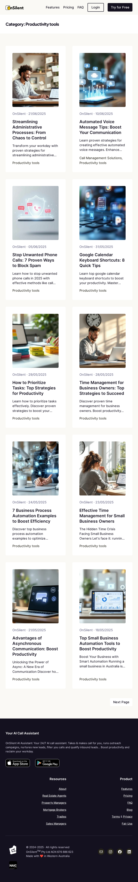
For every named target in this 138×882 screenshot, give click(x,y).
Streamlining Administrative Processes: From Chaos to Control (29, 129)
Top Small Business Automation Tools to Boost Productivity (99, 643)
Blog (129, 809)
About (62, 789)
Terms (116, 816)
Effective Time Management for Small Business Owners (102, 516)
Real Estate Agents (54, 795)
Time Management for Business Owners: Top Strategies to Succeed (101, 388)
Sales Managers (56, 823)
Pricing (127, 795)
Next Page (121, 702)
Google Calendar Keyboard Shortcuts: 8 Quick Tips (102, 260)
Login (95, 7)
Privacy (127, 816)
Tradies (61, 816)
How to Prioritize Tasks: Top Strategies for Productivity (34, 388)
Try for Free (120, 7)
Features (126, 789)
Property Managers (54, 802)
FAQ (129, 802)
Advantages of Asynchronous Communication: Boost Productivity (35, 646)
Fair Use (127, 823)
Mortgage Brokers (54, 809)
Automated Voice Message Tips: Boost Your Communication (100, 127)
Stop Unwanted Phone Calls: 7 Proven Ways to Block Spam (34, 260)
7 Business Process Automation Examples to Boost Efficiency (34, 516)
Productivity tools (25, 163)
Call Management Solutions (100, 158)
